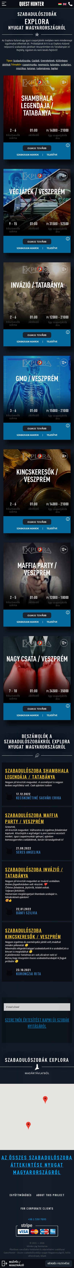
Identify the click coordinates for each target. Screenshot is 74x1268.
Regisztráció (16, 1265)
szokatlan (66, 64)
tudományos (43, 68)
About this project (50, 1195)
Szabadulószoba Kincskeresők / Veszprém (33, 933)
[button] (45, 1100)
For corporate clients (37, 1208)
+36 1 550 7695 (37, 1219)
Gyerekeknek (47, 60)
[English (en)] (64, 4)
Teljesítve (52, 154)
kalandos (54, 64)
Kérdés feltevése (59, 1263)
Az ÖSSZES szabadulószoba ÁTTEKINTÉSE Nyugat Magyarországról (37, 1164)
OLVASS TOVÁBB (37, 148)
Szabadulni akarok (28, 154)
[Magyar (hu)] (60, 4)
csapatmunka (29, 64)
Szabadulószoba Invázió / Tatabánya (34, 872)
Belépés (13, 1261)
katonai (31, 68)
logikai (54, 68)
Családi (35, 60)
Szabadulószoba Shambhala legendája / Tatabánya (37, 773)
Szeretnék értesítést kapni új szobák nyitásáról (37, 1023)
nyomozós (43, 64)
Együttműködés (21, 1195)
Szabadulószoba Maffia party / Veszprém (31, 818)
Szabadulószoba (21, 60)
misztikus (21, 68)
